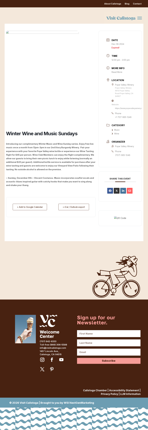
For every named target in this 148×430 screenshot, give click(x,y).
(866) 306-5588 (58, 344)
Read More (117, 72)
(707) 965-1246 (122, 155)
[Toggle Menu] (139, 18)
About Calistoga (112, 3)
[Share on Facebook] (110, 191)
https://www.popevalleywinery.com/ (130, 108)
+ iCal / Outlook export (74, 207)
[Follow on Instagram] (42, 360)
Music (117, 130)
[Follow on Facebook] (52, 360)
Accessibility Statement (124, 390)
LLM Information (130, 394)
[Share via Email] (130, 191)
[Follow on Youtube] (61, 360)
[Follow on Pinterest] (52, 369)
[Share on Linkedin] (123, 191)
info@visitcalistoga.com (53, 347)
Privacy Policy (109, 394)
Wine (116, 133)
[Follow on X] (42, 369)
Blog (127, 3)
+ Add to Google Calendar (30, 207)
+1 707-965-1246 (123, 117)
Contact (137, 3)
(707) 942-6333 (48, 341)
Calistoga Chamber (95, 390)
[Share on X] (117, 191)
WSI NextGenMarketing (79, 402)
